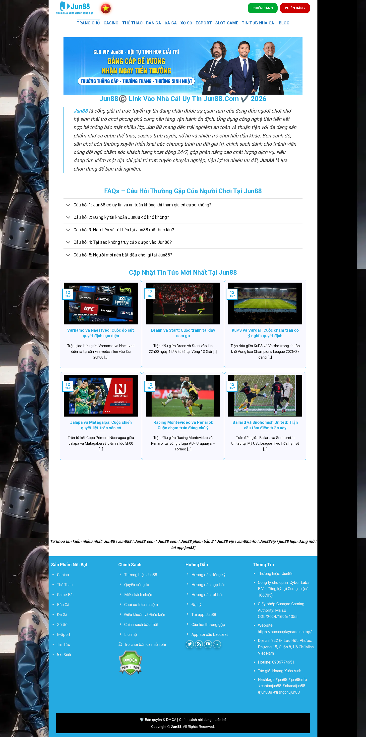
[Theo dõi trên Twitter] (190, 644)
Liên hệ (220, 720)
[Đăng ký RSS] (199, 644)
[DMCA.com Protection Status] (130, 662)
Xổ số (186, 23)
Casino (111, 23)
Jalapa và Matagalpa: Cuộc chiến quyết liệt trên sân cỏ (101, 425)
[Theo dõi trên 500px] (217, 644)
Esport (204, 23)
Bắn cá (153, 23)
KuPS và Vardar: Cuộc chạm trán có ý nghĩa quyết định (265, 333)
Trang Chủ (88, 23)
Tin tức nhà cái (258, 23)
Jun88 (287, 573)
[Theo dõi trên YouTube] (208, 644)
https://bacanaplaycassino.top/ (285, 631)
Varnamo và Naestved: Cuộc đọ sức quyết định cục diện (101, 333)
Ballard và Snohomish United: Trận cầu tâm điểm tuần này (265, 425)
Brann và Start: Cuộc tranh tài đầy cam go (183, 333)
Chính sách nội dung (195, 720)
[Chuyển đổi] (68, 205)
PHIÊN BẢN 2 (295, 8)
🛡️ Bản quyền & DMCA (158, 720)
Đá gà (171, 23)
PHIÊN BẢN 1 (262, 8)
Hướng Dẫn (196, 564)
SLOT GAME (226, 23)
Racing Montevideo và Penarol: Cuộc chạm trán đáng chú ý (183, 425)
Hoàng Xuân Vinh (286, 671)
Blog (284, 23)
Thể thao (132, 23)
